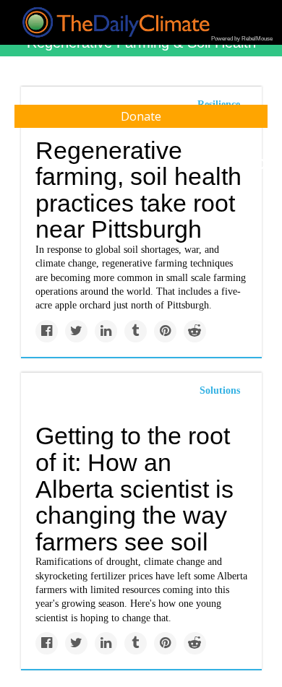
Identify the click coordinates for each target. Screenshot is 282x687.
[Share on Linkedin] (106, 331)
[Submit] (262, 164)
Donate (141, 116)
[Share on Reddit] (195, 331)
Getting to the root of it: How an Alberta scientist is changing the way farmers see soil (134, 489)
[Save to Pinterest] (165, 331)
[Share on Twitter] (76, 331)
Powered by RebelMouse (242, 38)
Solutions (220, 390)
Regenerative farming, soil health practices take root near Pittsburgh (138, 190)
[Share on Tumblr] (135, 331)
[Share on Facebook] (46, 331)
